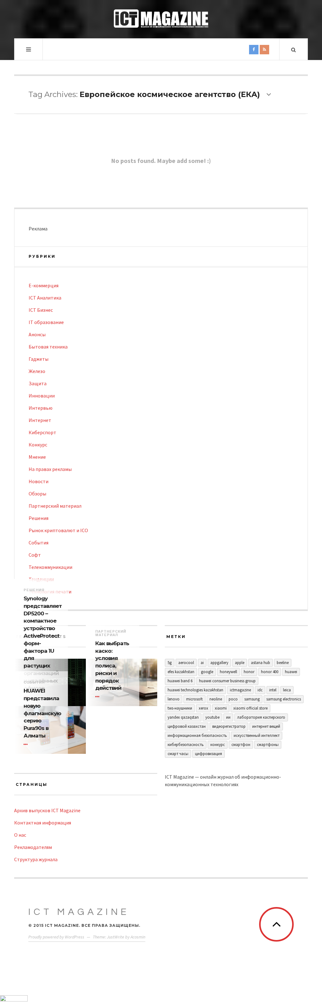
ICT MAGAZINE (79, 912)
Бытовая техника (48, 346)
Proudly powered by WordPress (56, 937)
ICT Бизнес (41, 310)
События (38, 542)
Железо (37, 371)
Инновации (42, 395)
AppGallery (219, 662)
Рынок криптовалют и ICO (58, 530)
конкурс (217, 744)
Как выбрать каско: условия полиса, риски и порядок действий (112, 665)
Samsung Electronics (283, 699)
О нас (20, 835)
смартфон (240, 744)
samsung (252, 699)
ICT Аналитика (45, 297)
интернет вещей (266, 726)
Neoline (215, 699)
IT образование (46, 322)
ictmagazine (240, 690)
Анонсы (37, 334)
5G (170, 662)
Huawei (291, 671)
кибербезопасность (186, 744)
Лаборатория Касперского (261, 717)
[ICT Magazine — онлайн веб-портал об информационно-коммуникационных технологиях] (161, 18)
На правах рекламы (50, 469)
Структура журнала (36, 859)
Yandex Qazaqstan (183, 717)
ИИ (228, 717)
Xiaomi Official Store (250, 708)
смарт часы (178, 753)
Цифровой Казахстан (187, 726)
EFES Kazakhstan (181, 671)
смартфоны (268, 744)
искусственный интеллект (257, 735)
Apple (239, 662)
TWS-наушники (180, 708)
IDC (260, 690)
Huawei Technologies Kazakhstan (195, 690)
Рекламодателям (33, 847)
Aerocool (186, 662)
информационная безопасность (197, 735)
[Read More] (98, 696)
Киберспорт (42, 432)
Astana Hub (260, 662)
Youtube (212, 717)
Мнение (37, 457)
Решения (38, 518)
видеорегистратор (229, 726)
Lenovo (174, 699)
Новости (38, 481)
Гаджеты (38, 359)
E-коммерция (43, 285)
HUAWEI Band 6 (180, 681)
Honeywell (228, 671)
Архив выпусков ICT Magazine (47, 810)
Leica (287, 690)
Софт (35, 555)
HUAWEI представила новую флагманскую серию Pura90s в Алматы (41, 713)
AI (202, 662)
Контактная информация (42, 822)
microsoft (194, 699)
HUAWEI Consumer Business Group (227, 681)
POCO (233, 699)
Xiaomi (221, 708)
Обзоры (37, 493)
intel (272, 690)
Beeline (283, 662)
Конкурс (38, 444)
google (207, 671)
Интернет (40, 420)
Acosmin (137, 937)
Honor (249, 671)
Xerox (203, 708)
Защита (38, 383)
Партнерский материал (55, 506)
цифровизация (208, 753)
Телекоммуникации (50, 567)
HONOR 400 (269, 671)
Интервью (41, 408)
